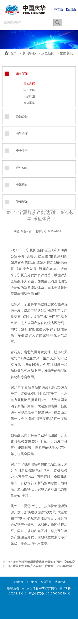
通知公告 (22, 116)
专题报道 (22, 184)
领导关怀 (22, 133)
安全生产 (22, 150)
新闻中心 (29, 53)
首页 (13, 53)
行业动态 (22, 167)
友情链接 (18, 581)
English (71, 9)
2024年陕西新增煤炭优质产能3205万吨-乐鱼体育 (44, 561)
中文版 (59, 9)
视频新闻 (22, 201)
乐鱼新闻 (47, 53)
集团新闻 (66, 53)
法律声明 (60, 581)
